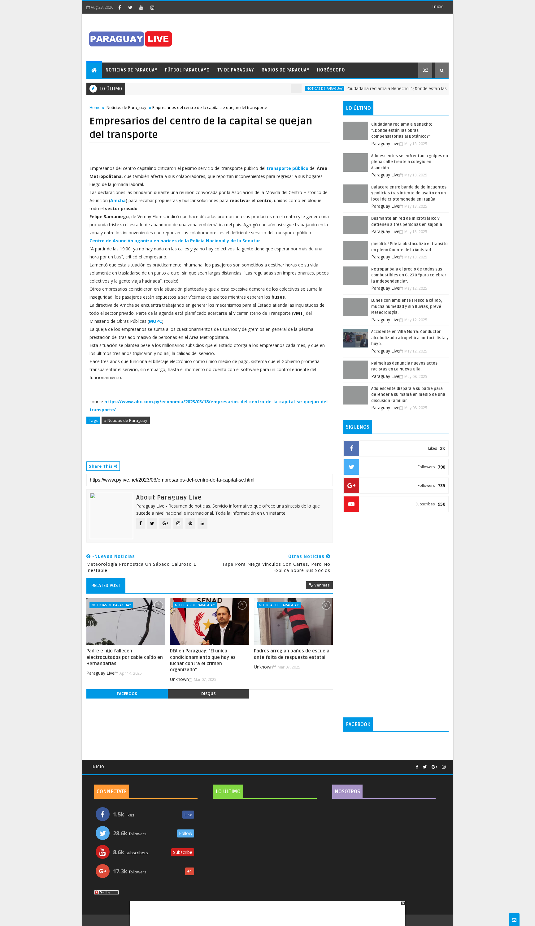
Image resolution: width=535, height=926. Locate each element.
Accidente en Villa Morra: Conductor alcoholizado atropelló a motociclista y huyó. (410, 337)
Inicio (438, 6)
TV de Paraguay (235, 70)
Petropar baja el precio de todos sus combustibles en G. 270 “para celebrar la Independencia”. (408, 275)
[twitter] (130, 7)
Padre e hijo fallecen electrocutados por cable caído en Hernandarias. (124, 657)
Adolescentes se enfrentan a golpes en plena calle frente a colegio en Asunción (409, 162)
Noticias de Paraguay (132, 70)
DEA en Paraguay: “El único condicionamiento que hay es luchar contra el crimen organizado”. (203, 660)
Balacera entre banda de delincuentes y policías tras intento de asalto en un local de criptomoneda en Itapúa (408, 193)
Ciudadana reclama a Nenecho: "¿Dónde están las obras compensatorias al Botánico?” (419, 88)
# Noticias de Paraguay (125, 420)
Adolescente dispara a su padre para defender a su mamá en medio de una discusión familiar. (408, 394)
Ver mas (322, 585)
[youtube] (141, 7)
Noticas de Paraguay (310, 88)
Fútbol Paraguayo (187, 70)
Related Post (105, 585)
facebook (127, 693)
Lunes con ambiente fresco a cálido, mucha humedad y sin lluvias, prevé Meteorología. (406, 306)
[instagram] (152, 7)
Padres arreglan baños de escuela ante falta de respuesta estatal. (291, 654)
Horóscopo (331, 70)
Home (95, 107)
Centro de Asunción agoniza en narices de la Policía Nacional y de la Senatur (174, 241)
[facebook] (119, 7)
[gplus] (434, 767)
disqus (208, 693)
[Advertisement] (265, 910)
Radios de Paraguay (286, 70)
